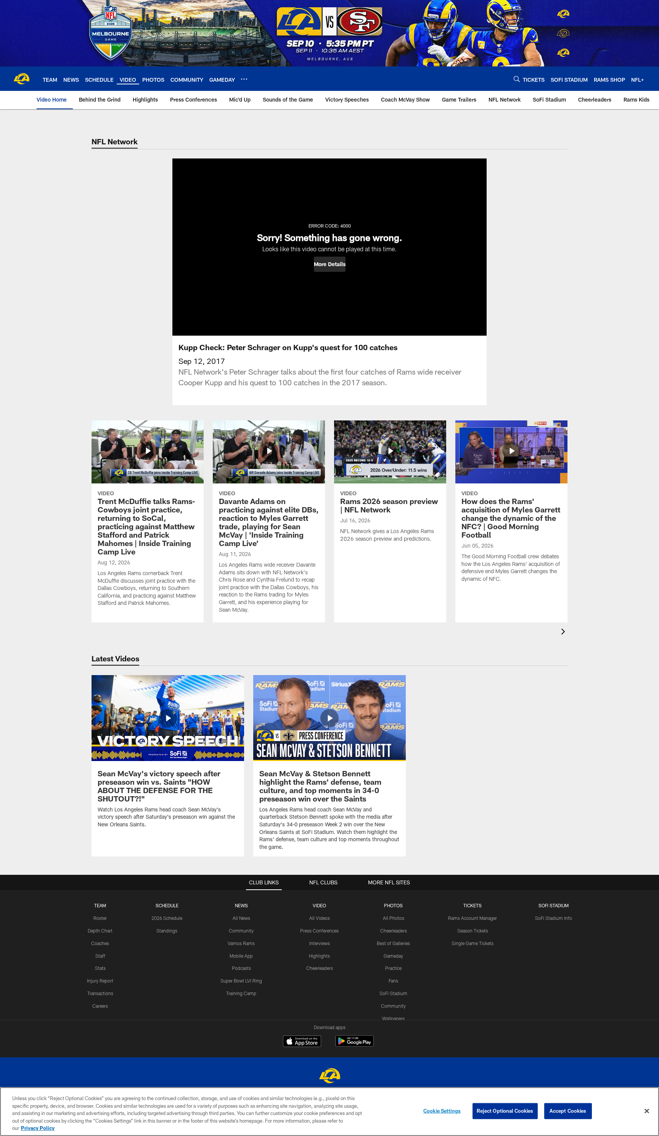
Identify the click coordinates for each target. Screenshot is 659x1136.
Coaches (100, 943)
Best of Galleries (393, 943)
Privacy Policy (38, 1128)
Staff (100, 955)
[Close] (646, 1111)
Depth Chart (100, 930)
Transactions (100, 993)
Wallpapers (393, 1018)
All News (241, 918)
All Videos (319, 918)
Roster (100, 918)
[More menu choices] (244, 79)
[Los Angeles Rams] (329, 1076)
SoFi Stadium (393, 993)
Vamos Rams (241, 943)
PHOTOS (393, 905)
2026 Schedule (166, 918)
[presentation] (564, 633)
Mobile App (241, 955)
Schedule (167, 905)
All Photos (393, 918)
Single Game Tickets (472, 943)
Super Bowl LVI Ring (241, 980)
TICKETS (472, 905)
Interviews (319, 943)
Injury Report (100, 980)
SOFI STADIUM (553, 905)
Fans (393, 980)
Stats (100, 968)
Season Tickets (472, 930)
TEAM (100, 905)
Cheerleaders (319, 968)
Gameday (393, 955)
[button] (330, 264)
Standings (166, 930)
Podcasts (241, 968)
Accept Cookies (568, 1111)
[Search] (517, 79)
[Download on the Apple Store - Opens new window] (302, 1042)
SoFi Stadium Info (553, 918)
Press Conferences (319, 930)
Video (319, 905)
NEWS (241, 905)
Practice (393, 968)
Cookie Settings (442, 1111)
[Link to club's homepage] (21, 78)
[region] (329, 1111)
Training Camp (241, 993)
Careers (100, 1005)
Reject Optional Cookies (505, 1111)
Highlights (319, 955)
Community (241, 930)
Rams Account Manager (472, 918)
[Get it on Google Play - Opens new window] (354, 1045)
